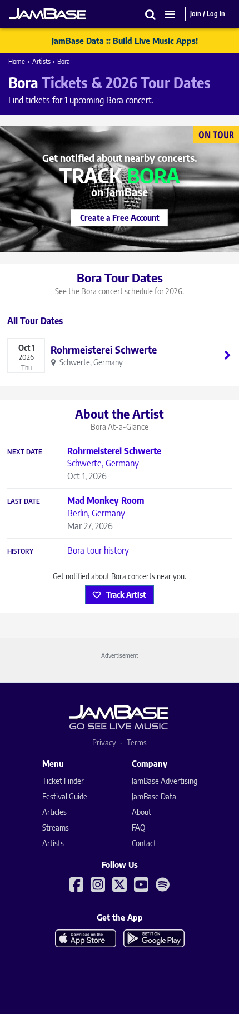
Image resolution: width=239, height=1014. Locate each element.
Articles (54, 812)
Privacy (104, 742)
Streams (55, 827)
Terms (137, 742)
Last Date (23, 501)
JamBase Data (154, 796)
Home (16, 61)
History (20, 551)
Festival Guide (64, 796)
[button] (150, 14)
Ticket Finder (63, 781)
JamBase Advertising (164, 781)
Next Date (24, 452)
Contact (144, 843)
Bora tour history (98, 550)
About (141, 812)
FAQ (138, 827)
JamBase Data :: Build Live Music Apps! (125, 41)
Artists (41, 61)
